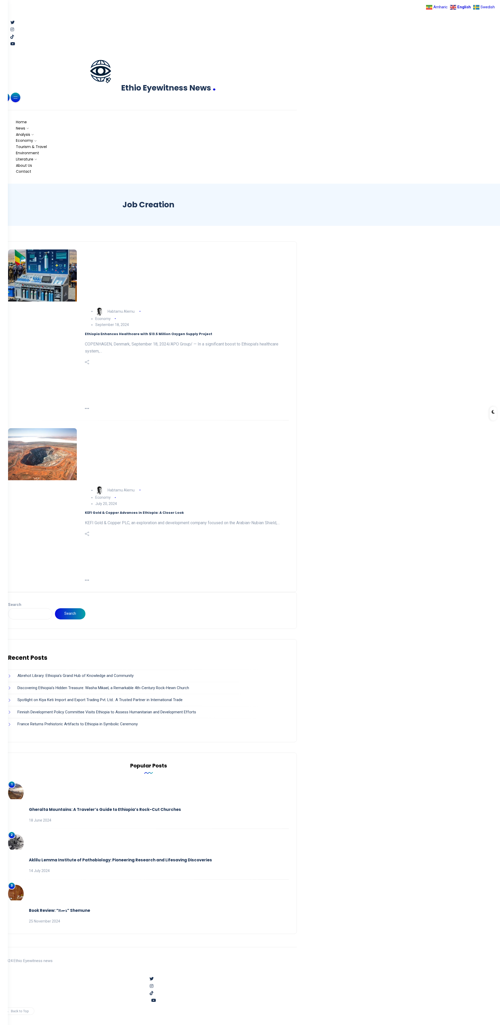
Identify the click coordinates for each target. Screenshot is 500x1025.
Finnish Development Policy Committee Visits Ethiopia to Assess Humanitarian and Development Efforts (106, 712)
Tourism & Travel (31, 146)
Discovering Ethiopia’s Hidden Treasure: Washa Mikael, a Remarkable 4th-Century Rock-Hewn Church (103, 688)
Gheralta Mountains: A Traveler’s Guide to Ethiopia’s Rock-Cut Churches (105, 809)
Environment (27, 153)
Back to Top (20, 1011)
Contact (23, 171)
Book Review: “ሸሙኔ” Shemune (59, 910)
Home (21, 122)
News (20, 128)
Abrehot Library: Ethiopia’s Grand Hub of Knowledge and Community (75, 675)
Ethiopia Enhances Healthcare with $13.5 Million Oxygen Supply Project (148, 334)
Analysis (23, 134)
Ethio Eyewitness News (168, 87)
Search (14, 604)
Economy (24, 140)
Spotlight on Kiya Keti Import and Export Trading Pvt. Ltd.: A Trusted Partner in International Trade (100, 699)
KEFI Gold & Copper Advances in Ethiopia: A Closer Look (134, 512)
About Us (24, 165)
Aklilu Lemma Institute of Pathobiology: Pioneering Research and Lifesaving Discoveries (120, 860)
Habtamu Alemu (121, 311)
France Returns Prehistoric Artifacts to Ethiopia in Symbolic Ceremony (77, 724)
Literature (24, 159)
